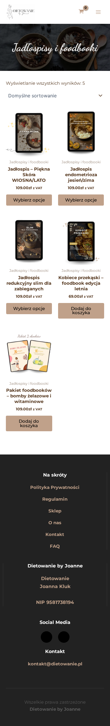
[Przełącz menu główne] (98, 12)
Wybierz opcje (29, 200)
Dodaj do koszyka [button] (81, 311)
